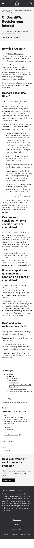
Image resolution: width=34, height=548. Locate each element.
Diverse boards (13, 383)
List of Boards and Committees (18, 385)
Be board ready (14, 387)
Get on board (13, 379)
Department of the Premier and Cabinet (18, 10)
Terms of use (17, 520)
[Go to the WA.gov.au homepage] (17, 4)
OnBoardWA (9, 374)
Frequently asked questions (17, 389)
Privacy (17, 524)
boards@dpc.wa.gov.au (11, 435)
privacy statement (14, 152)
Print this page (8, 441)
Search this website (31, 4)
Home (3, 10)
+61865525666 (8, 429)
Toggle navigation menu (3, 4)
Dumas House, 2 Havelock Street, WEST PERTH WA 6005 (16, 423)
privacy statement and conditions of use (13, 78)
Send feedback (7, 480)
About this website (17, 529)
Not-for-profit (13, 381)
